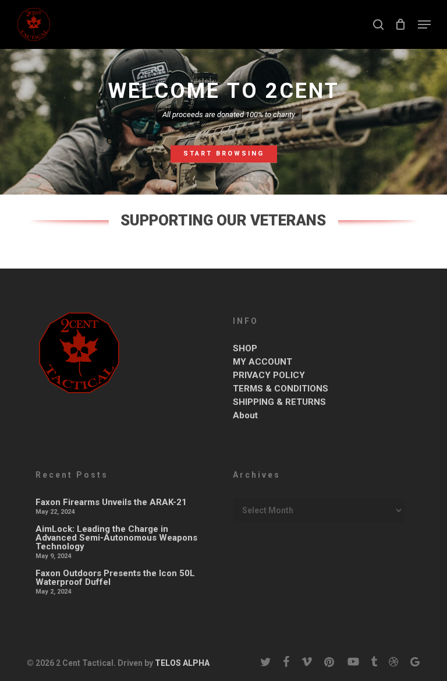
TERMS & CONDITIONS (280, 388)
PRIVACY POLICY (269, 375)
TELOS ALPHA (181, 663)
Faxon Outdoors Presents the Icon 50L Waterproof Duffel (115, 578)
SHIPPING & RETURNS (279, 402)
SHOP (245, 348)
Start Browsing (223, 153)
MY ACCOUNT (262, 362)
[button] (424, 24)
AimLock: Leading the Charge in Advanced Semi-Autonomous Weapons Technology (116, 538)
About (245, 415)
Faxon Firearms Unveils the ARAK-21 (111, 502)
